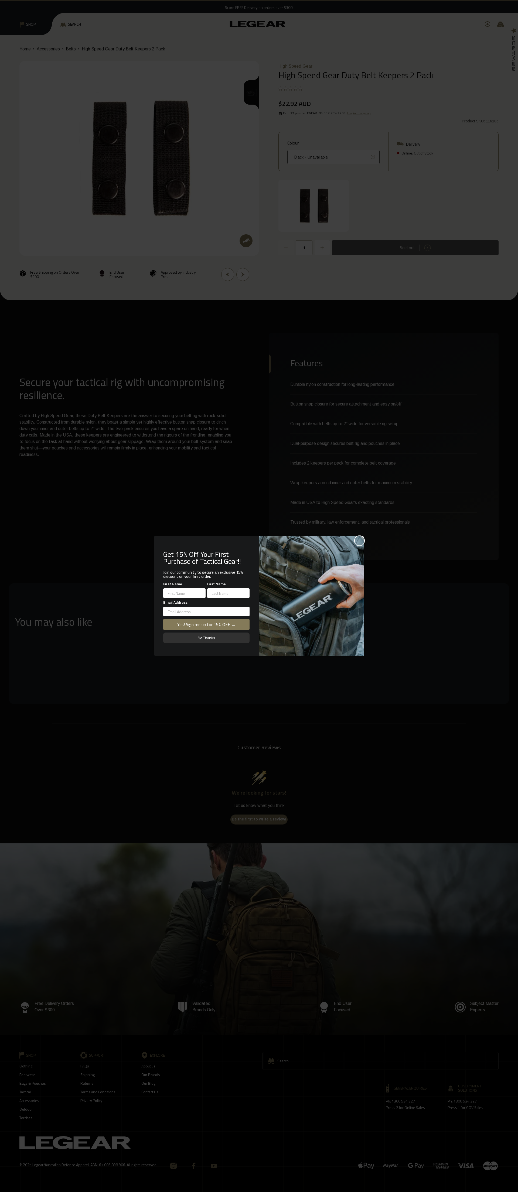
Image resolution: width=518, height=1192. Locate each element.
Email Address (175, 602)
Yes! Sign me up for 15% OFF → (206, 624)
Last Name (216, 584)
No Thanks (206, 638)
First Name (172, 584)
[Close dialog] (359, 540)
